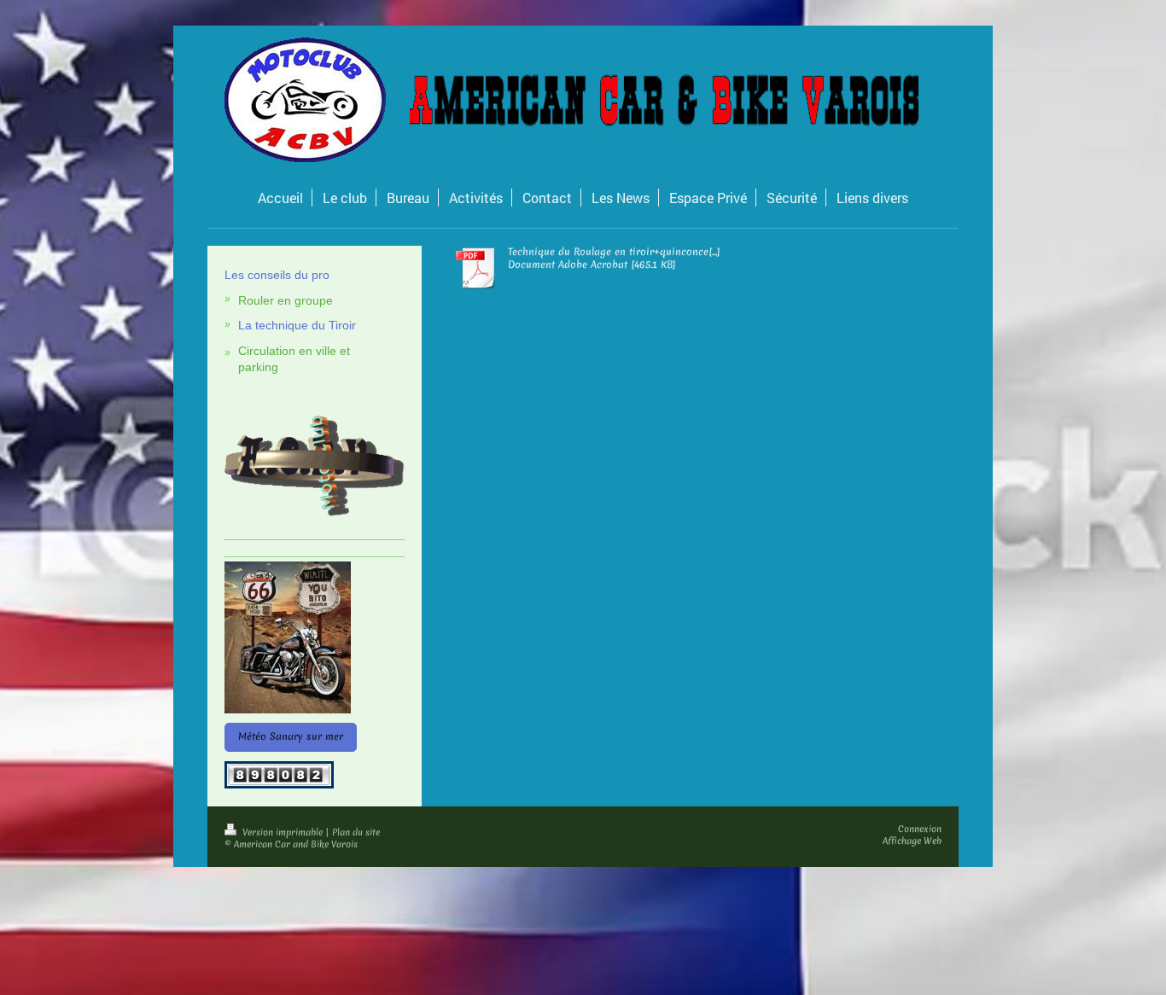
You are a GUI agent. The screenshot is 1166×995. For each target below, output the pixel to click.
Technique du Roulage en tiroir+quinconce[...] (614, 252)
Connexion (920, 829)
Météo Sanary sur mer (290, 736)
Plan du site (356, 832)
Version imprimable (282, 832)
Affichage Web (912, 841)
